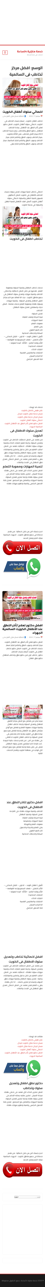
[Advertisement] (22, 22)
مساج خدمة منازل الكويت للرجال (30, 413)
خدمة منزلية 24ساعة (30, 51)
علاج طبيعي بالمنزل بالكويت (32, 410)
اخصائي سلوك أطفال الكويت (23, 111)
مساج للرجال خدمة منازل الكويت (30, 417)
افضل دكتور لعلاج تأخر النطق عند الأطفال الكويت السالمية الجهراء (24, 425)
